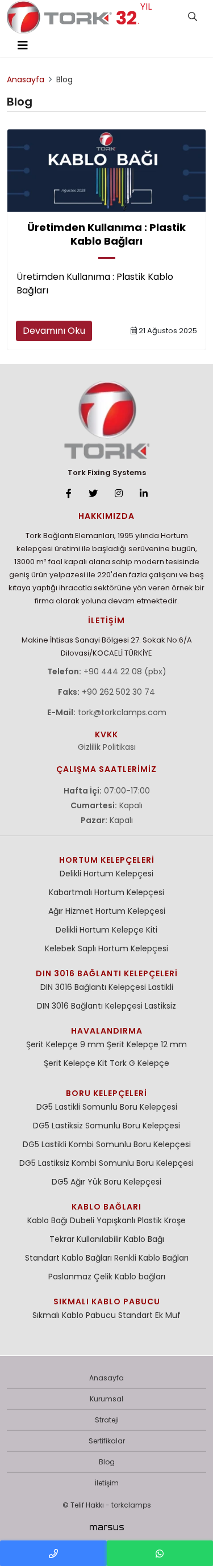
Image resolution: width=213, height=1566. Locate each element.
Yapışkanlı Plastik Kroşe (141, 1220)
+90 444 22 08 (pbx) (124, 671)
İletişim (107, 1483)
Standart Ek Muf (149, 1315)
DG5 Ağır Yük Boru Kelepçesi (106, 1181)
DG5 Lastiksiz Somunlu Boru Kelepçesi (106, 1125)
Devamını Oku (54, 330)
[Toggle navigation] (23, 45)
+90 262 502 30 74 (118, 692)
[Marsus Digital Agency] (107, 1527)
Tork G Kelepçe (139, 1063)
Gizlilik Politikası (107, 747)
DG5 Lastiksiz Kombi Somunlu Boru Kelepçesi (106, 1163)
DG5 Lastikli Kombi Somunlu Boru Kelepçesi (107, 1144)
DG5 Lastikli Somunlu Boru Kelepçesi (106, 1106)
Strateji (107, 1420)
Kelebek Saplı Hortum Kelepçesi (106, 948)
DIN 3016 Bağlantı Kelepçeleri (107, 973)
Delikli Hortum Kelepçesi (106, 873)
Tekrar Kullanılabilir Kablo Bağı (106, 1239)
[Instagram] (119, 494)
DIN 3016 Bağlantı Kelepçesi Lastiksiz (106, 1005)
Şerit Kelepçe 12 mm (147, 1044)
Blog (107, 1462)
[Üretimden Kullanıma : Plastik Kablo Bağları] (106, 170)
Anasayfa (106, 1378)
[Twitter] (93, 494)
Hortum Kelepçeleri (106, 860)
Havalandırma (107, 1030)
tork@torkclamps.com (122, 712)
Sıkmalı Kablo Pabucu (106, 1301)
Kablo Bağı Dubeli (60, 1220)
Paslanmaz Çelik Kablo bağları (106, 1276)
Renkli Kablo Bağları (151, 1257)
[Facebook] (69, 494)
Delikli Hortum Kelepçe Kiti (106, 929)
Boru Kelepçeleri (106, 1093)
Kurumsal (106, 1399)
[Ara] (192, 17)
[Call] (53, 1553)
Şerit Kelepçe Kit (75, 1063)
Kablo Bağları (106, 1206)
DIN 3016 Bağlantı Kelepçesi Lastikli (106, 987)
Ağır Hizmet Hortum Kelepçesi (106, 911)
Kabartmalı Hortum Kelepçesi (106, 892)
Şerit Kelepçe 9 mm (65, 1044)
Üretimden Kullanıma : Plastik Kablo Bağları (106, 234)
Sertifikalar (107, 1441)
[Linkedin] (144, 494)
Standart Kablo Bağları (68, 1257)
